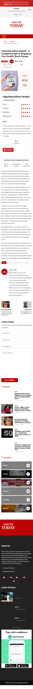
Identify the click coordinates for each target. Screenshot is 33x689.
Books (16, 417)
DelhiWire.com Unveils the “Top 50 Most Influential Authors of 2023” (22, 433)
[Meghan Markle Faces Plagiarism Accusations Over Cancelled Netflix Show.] (7, 395)
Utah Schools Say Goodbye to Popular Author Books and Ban (23, 420)
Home (5, 41)
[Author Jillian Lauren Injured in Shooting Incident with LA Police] (7, 409)
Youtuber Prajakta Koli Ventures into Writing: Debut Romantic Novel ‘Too (23, 447)
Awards (17, 607)
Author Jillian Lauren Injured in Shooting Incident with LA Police (23, 408)
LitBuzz (17, 595)
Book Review (18, 262)
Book (10, 262)
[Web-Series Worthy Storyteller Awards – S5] (7, 619)
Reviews (12, 41)
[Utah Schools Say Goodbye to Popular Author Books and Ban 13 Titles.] (7, 421)
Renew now (8, 4)
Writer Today (18, 61)
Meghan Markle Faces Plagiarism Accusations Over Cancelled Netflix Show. (23, 396)
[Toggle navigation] (4, 36)
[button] (29, 9)
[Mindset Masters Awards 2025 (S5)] (7, 608)
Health (27, 262)
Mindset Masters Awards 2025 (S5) (16, 11)
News (16, 391)
